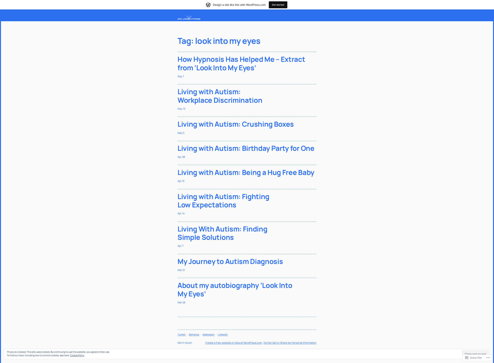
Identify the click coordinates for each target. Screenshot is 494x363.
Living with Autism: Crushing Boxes (236, 124)
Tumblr (182, 334)
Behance (194, 334)
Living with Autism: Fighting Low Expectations (223, 200)
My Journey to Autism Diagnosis (230, 261)
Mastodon (209, 334)
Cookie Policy (77, 355)
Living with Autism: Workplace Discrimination (220, 95)
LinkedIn (223, 334)
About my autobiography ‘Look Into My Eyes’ (235, 289)
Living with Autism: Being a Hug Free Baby (246, 172)
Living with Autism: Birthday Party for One (246, 148)
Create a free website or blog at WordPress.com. (233, 342)
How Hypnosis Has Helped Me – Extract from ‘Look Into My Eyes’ (241, 63)
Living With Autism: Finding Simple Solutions (222, 233)
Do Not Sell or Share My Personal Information (290, 342)
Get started (278, 4)
